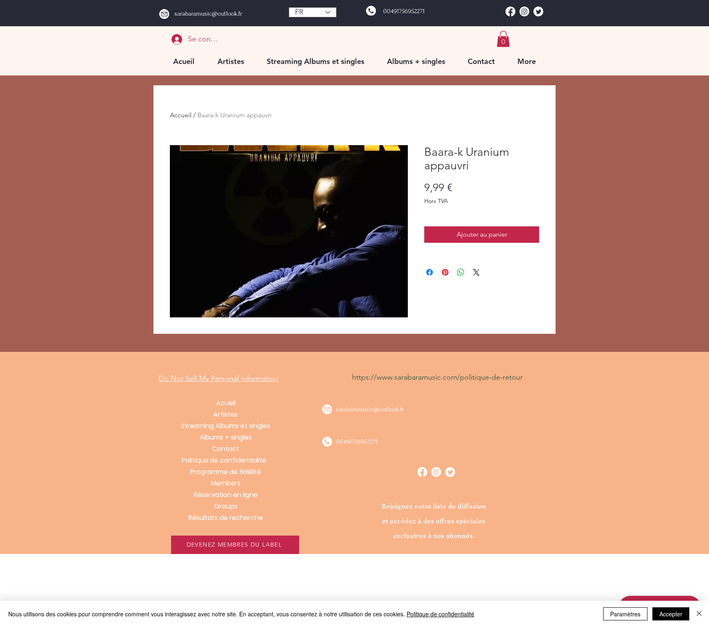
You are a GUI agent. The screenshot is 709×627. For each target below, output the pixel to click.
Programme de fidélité (225, 472)
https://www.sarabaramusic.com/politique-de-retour (437, 377)
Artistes (225, 414)
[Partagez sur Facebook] (430, 272)
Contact (225, 449)
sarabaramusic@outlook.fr (208, 13)
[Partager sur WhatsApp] (461, 272)
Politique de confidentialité (226, 460)
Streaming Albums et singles (225, 426)
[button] (503, 39)
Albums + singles (226, 437)
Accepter (670, 614)
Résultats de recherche (225, 517)
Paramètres (625, 614)
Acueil (226, 403)
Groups (226, 506)
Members (225, 483)
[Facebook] (510, 11)
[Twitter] (538, 11)
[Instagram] (524, 11)
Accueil (181, 115)
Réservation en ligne (226, 494)
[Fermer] (699, 613)
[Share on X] (476, 272)
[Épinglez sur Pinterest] (445, 272)
